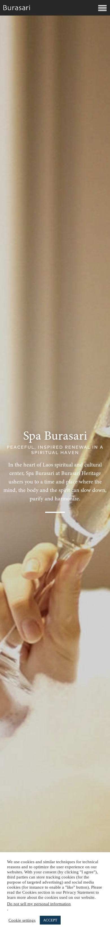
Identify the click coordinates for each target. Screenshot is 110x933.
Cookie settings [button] (22, 920)
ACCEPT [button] (50, 920)
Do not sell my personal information (39, 904)
